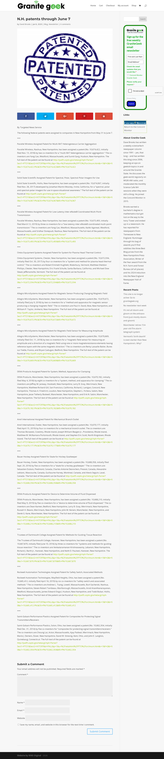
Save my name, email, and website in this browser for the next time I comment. (57, 724)
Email (20, 710)
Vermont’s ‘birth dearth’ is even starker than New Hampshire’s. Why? (134, 340)
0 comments (65, 24)
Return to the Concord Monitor (134, 128)
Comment (22, 674)
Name (20, 702)
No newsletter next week (134, 305)
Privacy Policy (131, 98)
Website (21, 718)
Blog (46, 24)
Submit (131, 104)
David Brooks (25, 24)
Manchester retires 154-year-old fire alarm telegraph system (134, 328)
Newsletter (53, 24)
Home (93, 6)
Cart (101, 6)
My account (123, 6)
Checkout (110, 6)
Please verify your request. (134, 83)
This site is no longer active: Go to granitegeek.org (133, 297)
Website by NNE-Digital (29, 755)
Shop (134, 6)
